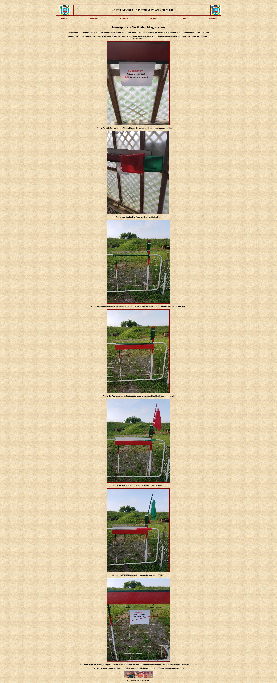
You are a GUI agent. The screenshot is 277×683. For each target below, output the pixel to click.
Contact (213, 19)
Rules (183, 19)
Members (93, 19)
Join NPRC (153, 19)
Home (64, 19)
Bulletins (123, 19)
